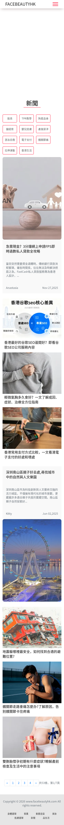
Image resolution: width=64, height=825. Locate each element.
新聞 (33, 818)
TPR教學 (27, 118)
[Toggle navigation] (55, 4)
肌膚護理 (19, 818)
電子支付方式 (27, 140)
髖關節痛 (43, 140)
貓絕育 (10, 129)
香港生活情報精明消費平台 (27, 150)
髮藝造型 (40, 814)
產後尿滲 (43, 129)
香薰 (26, 814)
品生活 (46, 818)
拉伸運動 (10, 150)
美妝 (54, 814)
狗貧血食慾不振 (43, 118)
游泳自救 (10, 140)
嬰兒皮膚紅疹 (27, 129)
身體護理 (12, 814)
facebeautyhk (20, 4)
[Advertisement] (32, 49)
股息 (9, 118)
